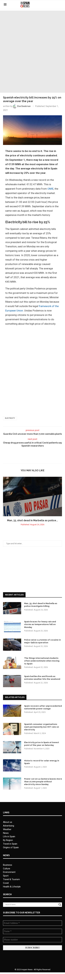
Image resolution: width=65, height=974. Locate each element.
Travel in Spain (10, 843)
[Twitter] (52, 4)
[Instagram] (55, 4)
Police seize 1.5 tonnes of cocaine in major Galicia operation (42, 641)
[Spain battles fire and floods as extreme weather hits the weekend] (12, 681)
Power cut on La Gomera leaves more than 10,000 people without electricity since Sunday (43, 781)
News (6, 833)
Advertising (8, 825)
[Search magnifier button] (60, 904)
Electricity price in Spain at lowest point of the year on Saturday (41, 743)
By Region (8, 840)
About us (7, 822)
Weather (7, 829)
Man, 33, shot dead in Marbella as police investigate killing (40, 604)
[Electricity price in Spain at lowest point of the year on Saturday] (12, 747)
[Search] (59, 4)
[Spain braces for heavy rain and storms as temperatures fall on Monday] (12, 626)
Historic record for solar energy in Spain (41, 761)
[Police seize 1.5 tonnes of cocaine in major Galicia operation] (12, 645)
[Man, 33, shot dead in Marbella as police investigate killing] (32, 496)
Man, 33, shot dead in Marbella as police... (32, 520)
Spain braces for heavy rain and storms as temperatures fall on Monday (40, 624)
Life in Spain (9, 836)
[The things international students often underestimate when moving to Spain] (12, 663)
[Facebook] (49, 4)
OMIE (50, 188)
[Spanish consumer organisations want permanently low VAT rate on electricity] (12, 729)
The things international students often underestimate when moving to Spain (41, 661)
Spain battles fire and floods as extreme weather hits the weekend (42, 677)
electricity (10, 418)
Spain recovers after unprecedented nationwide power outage (43, 707)
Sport (5, 875)
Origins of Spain (11, 847)
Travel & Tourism (11, 879)
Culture (6, 868)
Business (7, 865)
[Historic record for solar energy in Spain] (12, 765)
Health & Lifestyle (12, 886)
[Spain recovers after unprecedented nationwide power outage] (12, 711)
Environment (9, 872)
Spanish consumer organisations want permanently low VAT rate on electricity (41, 727)
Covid (6, 883)
